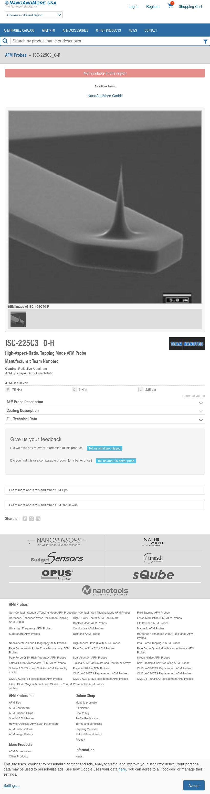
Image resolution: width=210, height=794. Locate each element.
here (122, 769)
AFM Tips (15, 702)
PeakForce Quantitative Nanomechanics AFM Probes (165, 650)
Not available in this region (105, 73)
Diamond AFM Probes (86, 633)
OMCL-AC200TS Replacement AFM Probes (164, 673)
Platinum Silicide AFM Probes (91, 668)
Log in (134, 6)
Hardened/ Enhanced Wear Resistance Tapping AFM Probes (38, 620)
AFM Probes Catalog (19, 30)
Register (153, 6)
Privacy (80, 739)
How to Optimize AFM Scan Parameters (34, 723)
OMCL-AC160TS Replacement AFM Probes (164, 668)
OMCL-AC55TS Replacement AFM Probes (35, 678)
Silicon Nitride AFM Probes (153, 657)
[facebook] (25, 518)
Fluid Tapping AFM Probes (153, 612)
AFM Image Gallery (21, 734)
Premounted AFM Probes (88, 684)
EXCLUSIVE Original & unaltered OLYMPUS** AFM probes (40, 686)
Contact (151, 30)
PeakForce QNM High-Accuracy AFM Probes (37, 657)
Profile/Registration (87, 718)
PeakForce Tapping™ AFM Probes (159, 643)
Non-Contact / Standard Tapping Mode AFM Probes (41, 612)
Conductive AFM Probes (88, 628)
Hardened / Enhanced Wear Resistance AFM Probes (165, 635)
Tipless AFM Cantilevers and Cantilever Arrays (102, 663)
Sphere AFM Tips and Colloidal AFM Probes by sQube (38, 670)
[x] (31, 518)
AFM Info (48, 30)
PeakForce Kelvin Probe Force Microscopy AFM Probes (39, 650)
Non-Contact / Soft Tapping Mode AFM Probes (102, 612)
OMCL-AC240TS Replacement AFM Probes (100, 673)
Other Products (108, 30)
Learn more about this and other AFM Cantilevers (43, 505)
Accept (194, 785)
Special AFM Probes (21, 718)
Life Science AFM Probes (153, 623)
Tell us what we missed (105, 448)
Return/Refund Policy (89, 734)
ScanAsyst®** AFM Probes (90, 657)
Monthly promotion (87, 702)
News (133, 30)
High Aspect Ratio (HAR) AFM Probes (96, 643)
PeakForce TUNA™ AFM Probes (93, 648)
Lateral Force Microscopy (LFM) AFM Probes (37, 663)
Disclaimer (82, 708)
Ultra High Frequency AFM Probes (30, 628)
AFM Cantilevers (19, 708)
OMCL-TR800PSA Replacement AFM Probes (165, 678)
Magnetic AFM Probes (151, 628)
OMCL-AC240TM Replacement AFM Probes (100, 678)
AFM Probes (16, 54)
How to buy (83, 713)
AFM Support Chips (21, 713)
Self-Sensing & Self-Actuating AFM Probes (163, 663)
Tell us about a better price (116, 460)
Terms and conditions (89, 723)
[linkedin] (38, 518)
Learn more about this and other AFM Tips (38, 490)
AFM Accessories (75, 30)
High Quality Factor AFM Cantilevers (96, 618)
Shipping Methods (87, 729)
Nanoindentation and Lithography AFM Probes (37, 643)
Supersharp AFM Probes (24, 633)
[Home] (32, 4)
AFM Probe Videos (20, 729)
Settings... (12, 785)
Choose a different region (25, 15)
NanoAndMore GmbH (105, 95)
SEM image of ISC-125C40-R (28, 306)
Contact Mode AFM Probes (90, 623)
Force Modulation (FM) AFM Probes (159, 618)
